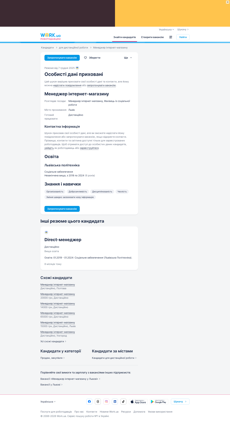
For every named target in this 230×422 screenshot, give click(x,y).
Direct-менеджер (62, 239)
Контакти (91, 411)
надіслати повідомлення (67, 85)
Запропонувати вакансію (62, 57)
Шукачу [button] (178, 401)
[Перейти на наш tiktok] (123, 402)
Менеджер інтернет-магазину (57, 284)
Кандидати (113, 358)
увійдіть (49, 148)
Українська (46, 401)
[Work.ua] (50, 36)
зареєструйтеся (89, 148)
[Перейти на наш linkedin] (115, 402)
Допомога (139, 411)
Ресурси (126, 411)
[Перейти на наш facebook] (89, 402)
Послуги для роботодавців (56, 411)
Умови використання (160, 411)
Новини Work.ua (109, 411)
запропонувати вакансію (101, 85)
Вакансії (50, 384)
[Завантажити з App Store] (138, 402)
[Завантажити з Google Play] (159, 402)
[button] (171, 37)
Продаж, (51, 358)
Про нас (79, 411)
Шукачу (181, 29)
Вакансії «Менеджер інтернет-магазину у (69, 378)
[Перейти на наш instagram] (106, 402)
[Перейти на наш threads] (98, 402)
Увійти (183, 37)
